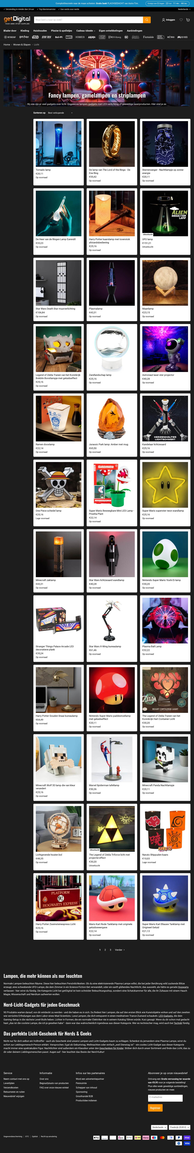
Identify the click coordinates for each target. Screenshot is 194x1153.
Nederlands (183, 9)
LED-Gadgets (166, 1015)
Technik (178, 1023)
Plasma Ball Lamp (152, 646)
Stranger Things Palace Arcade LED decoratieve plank (55, 648)
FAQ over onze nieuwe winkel (54, 1087)
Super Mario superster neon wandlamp (163, 510)
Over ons (44, 1079)
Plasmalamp (96, 308)
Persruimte (81, 1083)
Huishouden (40, 30)
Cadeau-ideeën (85, 30)
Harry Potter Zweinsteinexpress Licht (56, 924)
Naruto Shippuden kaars (155, 854)
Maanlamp (148, 308)
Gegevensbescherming (13, 1136)
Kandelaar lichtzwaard (154, 444)
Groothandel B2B (84, 1096)
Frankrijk (178, 1127)
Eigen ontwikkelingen (111, 30)
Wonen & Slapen (22, 44)
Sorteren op (39, 113)
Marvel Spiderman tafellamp (104, 785)
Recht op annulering (49, 1136)
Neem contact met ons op (16, 1079)
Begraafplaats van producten (54, 1083)
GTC (27, 1136)
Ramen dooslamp (45, 444)
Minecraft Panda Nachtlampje (158, 785)
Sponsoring (81, 1092)
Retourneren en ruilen (14, 1092)
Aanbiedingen (134, 30)
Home (7, 44)
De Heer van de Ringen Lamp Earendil (56, 239)
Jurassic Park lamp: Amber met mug (108, 444)
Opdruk (35, 1136)
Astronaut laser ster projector (158, 375)
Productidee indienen (86, 1100)
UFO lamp (147, 239)
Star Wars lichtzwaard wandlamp (106, 580)
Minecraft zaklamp (46, 580)
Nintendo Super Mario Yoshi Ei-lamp (161, 580)
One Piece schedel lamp (48, 510)
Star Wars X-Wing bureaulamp (105, 646)
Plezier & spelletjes (61, 30)
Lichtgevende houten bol (49, 854)
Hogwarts (183, 987)
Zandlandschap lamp (100, 375)
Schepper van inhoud (86, 1087)
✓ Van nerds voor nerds (68, 9)
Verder (119, 949)
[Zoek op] (147, 20)
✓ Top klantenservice (46, 9)
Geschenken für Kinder (111, 1048)
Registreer (155, 1108)
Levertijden (9, 1083)
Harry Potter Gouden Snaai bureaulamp (57, 715)
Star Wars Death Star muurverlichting (55, 308)
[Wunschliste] (181, 19)
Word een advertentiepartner (90, 1079)
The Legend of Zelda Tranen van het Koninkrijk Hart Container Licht (161, 717)
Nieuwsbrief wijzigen (14, 1096)
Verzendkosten (11, 1087)
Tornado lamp (43, 169)
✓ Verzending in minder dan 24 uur (19, 9)
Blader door (10, 30)
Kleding (25, 30)
